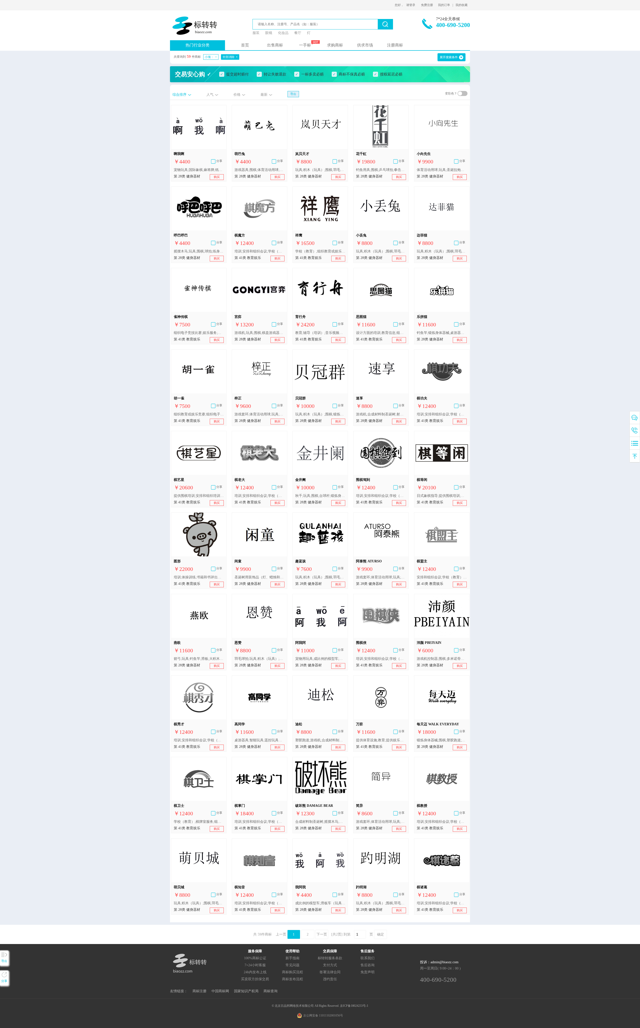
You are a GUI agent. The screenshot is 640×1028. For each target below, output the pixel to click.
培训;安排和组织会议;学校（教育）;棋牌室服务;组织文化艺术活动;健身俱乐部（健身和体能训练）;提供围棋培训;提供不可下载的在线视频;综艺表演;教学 (259, 251)
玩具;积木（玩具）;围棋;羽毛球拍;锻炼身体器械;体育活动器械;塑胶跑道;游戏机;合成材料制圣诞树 (199, 903)
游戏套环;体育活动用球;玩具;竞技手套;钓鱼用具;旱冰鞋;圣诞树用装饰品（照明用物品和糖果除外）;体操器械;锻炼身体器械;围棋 (381, 822)
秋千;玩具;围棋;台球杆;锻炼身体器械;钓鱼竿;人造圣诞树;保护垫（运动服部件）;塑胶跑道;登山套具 (320, 496)
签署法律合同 (330, 972)
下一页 (321, 934)
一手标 (305, 45)
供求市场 (365, 45)
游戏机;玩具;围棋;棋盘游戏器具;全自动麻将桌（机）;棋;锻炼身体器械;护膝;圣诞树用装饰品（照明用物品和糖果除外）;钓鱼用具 (259, 333)
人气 (210, 94)
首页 (245, 45)
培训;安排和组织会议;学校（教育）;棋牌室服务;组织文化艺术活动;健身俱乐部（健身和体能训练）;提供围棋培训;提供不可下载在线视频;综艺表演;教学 (259, 822)
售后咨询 (367, 965)
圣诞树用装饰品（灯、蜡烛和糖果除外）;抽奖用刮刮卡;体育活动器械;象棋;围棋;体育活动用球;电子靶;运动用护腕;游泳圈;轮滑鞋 (259, 577)
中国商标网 (220, 991)
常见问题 (293, 965)
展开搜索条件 (449, 57)
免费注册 (427, 5)
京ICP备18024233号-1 (354, 1006)
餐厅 (297, 33)
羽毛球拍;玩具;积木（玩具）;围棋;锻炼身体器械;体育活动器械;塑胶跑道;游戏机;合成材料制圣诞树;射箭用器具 (259, 659)
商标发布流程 (292, 979)
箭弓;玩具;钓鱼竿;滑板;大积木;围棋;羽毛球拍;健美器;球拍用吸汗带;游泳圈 (199, 659)
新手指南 (293, 958)
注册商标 (395, 45)
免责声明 (367, 972)
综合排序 (179, 94)
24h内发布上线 (255, 972)
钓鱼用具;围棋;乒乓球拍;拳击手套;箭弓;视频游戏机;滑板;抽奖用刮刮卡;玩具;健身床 (381, 170)
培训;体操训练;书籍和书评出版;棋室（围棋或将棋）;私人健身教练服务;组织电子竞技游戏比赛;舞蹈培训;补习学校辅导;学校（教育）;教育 (199, 577)
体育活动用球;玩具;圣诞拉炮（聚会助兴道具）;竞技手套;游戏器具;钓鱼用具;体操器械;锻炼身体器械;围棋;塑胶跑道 (442, 170)
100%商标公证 (255, 958)
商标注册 (199, 991)
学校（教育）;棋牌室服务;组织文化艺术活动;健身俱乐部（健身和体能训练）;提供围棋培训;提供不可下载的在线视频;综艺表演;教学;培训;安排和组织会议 (199, 822)
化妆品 (283, 33)
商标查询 (271, 991)
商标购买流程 (292, 972)
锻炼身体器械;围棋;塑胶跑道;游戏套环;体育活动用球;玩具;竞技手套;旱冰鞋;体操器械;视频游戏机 (442, 740)
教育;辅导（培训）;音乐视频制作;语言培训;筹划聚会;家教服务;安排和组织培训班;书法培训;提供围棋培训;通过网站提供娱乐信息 (320, 333)
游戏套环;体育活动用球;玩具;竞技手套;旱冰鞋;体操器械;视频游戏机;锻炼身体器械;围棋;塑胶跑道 (381, 577)
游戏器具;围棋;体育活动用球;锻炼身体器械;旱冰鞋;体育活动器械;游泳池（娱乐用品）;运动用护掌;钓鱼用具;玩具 (259, 170)
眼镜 (268, 33)
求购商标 (335, 45)
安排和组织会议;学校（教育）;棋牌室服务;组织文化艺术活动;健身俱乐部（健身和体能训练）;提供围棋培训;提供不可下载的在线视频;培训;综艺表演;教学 (442, 577)
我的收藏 (462, 5)
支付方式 (330, 965)
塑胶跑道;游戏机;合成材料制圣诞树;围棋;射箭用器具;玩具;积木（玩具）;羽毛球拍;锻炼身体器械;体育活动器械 (320, 740)
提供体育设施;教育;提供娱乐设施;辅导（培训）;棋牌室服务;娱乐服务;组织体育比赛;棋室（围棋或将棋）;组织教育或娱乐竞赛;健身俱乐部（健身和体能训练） (381, 740)
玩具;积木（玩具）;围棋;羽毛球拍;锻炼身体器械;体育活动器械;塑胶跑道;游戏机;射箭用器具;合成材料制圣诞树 (320, 577)
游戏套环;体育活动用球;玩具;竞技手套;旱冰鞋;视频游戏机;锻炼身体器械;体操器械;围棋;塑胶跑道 (259, 414)
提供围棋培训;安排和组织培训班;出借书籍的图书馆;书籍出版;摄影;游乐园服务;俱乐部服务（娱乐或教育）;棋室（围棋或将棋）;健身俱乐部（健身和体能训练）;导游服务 (199, 496)
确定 (380, 934)
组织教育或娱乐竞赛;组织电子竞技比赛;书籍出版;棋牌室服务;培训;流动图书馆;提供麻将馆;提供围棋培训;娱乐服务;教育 (199, 414)
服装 (256, 33)
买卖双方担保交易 (255, 979)
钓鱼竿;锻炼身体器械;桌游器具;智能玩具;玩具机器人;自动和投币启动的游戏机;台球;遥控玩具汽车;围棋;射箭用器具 (442, 333)
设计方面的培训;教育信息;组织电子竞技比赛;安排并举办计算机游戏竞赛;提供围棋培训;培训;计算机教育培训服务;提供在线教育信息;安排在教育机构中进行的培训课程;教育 (381, 333)
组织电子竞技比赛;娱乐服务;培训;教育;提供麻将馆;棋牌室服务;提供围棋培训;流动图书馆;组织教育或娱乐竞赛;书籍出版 (199, 333)
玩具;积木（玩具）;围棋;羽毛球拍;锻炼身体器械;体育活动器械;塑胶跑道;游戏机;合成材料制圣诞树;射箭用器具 (320, 170)
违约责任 (330, 979)
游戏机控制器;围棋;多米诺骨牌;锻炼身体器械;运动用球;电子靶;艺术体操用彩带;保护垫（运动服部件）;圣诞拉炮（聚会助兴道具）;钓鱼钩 (442, 659)
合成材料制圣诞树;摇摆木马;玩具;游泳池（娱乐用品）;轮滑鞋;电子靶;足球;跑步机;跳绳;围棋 (320, 822)
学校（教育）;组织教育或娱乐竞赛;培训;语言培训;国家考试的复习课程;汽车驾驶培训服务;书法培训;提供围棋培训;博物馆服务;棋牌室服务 (320, 251)
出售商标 (275, 45)
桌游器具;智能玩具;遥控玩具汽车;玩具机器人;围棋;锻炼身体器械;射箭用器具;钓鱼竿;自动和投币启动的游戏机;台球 (259, 740)
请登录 (410, 5)
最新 (264, 94)
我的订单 (444, 5)
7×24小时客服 (255, 965)
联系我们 (367, 958)
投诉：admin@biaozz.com (439, 962)
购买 (217, 177)
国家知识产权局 (246, 991)
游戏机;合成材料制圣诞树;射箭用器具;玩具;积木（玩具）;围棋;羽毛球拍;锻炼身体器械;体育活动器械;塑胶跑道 (381, 414)
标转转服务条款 (330, 958)
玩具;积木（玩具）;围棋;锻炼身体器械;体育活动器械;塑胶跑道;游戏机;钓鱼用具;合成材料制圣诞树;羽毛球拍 (320, 414)
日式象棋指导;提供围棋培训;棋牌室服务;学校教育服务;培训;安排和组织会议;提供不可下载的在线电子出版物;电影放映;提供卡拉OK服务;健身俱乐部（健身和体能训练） (442, 496)
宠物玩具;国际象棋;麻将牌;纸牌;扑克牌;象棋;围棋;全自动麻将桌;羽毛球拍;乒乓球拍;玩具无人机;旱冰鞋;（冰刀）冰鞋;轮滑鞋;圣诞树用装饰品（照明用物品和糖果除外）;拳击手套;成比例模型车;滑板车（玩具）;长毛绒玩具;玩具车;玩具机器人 (199, 170)
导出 (293, 94)
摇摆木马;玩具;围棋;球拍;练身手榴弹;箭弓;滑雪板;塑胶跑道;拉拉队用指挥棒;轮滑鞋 (199, 251)
